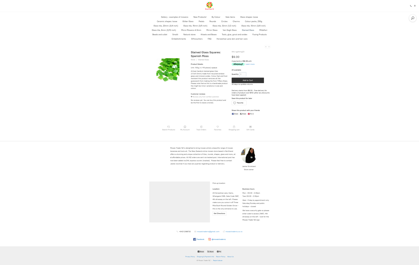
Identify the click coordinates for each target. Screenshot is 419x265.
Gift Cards (250, 130)
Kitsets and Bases (209, 34)
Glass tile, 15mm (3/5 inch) (195, 26)
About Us (230, 257)
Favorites (217, 130)
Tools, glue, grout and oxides (234, 34)
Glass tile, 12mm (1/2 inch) (224, 26)
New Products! (199, 17)
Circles (224, 21)
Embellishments (179, 39)
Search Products (168, 130)
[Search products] (413, 18)
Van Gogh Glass (230, 30)
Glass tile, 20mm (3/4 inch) (166, 26)
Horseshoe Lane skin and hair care (232, 39)
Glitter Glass (187, 21)
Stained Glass (248, 30)
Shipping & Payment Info (205, 257)
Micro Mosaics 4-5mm (191, 30)
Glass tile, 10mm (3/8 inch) (253, 26)
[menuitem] (265, 46)
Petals (201, 21)
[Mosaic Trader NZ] (209, 6)
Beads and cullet (159, 34)
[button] (239, 103)
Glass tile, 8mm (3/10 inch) (164, 30)
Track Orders (201, 130)
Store (193, 60)
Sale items (230, 17)
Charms (236, 21)
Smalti (175, 34)
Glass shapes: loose (249, 17)
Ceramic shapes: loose (167, 21)
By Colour (216, 17)
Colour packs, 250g (253, 21)
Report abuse (217, 260)
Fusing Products (259, 34)
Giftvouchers (197, 39)
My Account (185, 130)
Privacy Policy (190, 257)
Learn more (250, 64)
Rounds (213, 21)
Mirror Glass (211, 30)
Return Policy (220, 257)
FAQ (209, 39)
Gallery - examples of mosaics (174, 17)
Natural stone (189, 34)
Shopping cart (234, 130)
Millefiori (263, 30)
